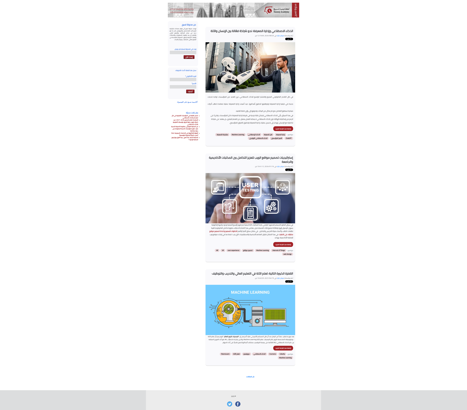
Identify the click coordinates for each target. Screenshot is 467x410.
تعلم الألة (236, 354)
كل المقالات (250, 376)
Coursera (272, 354)
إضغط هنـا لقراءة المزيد (283, 128)
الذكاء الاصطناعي (259, 354)
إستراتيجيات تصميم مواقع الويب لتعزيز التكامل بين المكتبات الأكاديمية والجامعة (251, 159)
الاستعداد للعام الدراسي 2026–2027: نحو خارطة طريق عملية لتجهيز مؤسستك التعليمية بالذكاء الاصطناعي (185, 122)
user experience (233, 250)
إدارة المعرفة (280, 134)
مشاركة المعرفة (222, 134)
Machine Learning (238, 134)
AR (217, 250)
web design (287, 254)
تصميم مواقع (247, 250)
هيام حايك (280, 35)
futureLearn (225, 354)
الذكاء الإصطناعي (254, 134)
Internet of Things (279, 250)
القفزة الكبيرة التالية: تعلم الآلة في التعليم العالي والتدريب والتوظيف (252, 273)
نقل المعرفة (268, 134)
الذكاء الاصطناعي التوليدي (258, 138)
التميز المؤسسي (276, 138)
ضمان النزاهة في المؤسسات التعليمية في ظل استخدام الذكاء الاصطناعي (185, 116)
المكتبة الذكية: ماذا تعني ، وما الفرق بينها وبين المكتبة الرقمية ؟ (184, 138)
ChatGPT (289, 138)
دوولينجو (246, 354)
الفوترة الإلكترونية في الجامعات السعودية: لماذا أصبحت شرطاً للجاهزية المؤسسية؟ (184, 134)
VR (223, 250)
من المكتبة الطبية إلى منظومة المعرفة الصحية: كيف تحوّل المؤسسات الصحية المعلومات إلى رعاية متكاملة (184, 128)
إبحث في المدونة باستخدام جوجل (185, 49)
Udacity (282, 354)
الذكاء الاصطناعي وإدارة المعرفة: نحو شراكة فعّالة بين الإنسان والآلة (252, 31)
